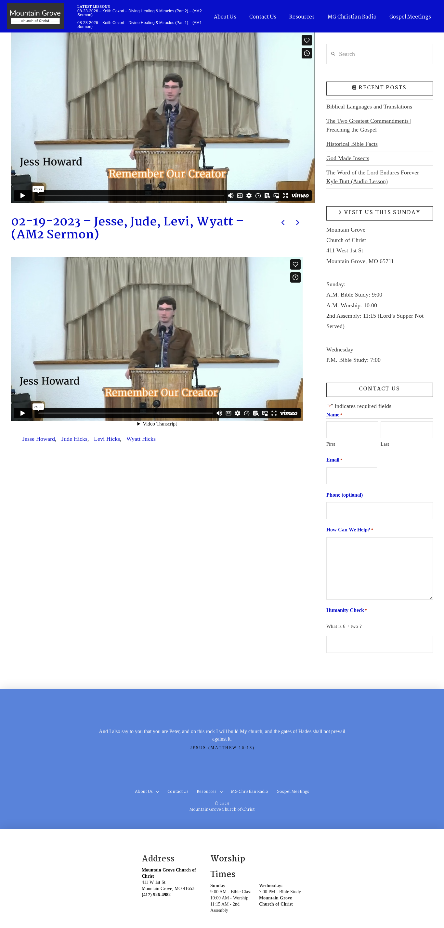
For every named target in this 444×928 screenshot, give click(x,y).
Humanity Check (346, 610)
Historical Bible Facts (352, 144)
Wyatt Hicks (141, 439)
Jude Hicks (74, 439)
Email (334, 460)
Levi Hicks (107, 439)
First (330, 444)
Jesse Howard (38, 439)
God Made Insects (347, 158)
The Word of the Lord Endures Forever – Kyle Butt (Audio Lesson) (375, 176)
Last (385, 444)
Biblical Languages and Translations (369, 106)
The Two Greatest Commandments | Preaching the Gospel (368, 125)
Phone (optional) (344, 495)
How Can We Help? (349, 529)
